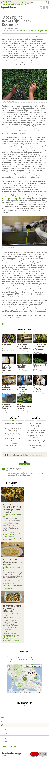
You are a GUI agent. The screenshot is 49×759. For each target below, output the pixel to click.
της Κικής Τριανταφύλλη (11, 613)
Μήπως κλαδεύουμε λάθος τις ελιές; (24, 406)
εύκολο (18, 582)
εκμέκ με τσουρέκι (9, 637)
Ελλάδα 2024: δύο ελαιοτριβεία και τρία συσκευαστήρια (39, 347)
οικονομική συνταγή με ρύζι (12, 585)
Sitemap (4, 741)
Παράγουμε (4, 729)
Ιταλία (11, 539)
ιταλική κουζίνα (15, 538)
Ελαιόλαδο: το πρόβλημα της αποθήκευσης (22, 387)
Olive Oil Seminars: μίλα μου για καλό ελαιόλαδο (39, 387)
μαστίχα (16, 640)
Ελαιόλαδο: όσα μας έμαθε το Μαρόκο (8, 406)
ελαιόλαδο (24, 31)
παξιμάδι (13, 535)
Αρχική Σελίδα (5, 717)
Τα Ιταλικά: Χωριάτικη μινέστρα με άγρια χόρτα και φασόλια (12, 508)
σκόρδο (13, 536)
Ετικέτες (4, 738)
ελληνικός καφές (8, 638)
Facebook (44, 7)
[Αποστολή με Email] (3, 324)
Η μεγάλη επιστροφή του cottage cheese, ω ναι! (35, 441)
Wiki (18, 31)
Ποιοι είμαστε (5, 733)
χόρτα (17, 533)
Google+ (47, 7)
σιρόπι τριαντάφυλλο (11, 639)
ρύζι (18, 580)
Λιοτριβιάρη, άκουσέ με (22, 366)
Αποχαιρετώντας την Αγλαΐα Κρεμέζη (35, 436)
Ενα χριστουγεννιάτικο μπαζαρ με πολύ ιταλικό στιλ (35, 446)
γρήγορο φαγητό (8, 584)
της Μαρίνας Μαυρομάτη (11, 514)
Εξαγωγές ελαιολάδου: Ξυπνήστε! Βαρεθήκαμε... (7, 367)
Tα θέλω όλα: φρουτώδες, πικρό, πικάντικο (23, 346)
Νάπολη (5, 539)
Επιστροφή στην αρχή (9, 746)
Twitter (41, 7)
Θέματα (13, 350)
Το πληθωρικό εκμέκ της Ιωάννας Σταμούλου (15, 4)
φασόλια (6, 535)
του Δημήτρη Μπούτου (37, 392)
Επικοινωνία (5, 743)
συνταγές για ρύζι (9, 582)
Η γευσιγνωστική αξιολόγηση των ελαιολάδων (13, 425)
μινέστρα (6, 538)
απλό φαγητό (13, 587)
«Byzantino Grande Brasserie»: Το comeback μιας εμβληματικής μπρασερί (35, 426)
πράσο (5, 587)
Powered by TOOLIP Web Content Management (43, 754)
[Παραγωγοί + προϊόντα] (24, 693)
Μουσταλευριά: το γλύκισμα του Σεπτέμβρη (15, 3)
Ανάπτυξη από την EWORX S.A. (34, 754)
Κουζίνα (5, 516)
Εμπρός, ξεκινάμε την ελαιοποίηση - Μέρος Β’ (13, 444)
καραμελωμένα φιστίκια (11, 635)
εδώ (19, 317)
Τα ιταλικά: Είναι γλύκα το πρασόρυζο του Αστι (12, 562)
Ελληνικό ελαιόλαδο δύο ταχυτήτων (7, 387)
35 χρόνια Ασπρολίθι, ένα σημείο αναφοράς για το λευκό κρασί (35, 431)
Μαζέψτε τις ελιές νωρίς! (40, 366)
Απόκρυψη (25, 464)
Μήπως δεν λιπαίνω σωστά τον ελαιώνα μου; (13, 429)
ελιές (31, 31)
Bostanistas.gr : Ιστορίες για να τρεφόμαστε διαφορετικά (9, 7)
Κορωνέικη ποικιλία (40, 31)
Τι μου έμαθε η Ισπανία (7, 345)
